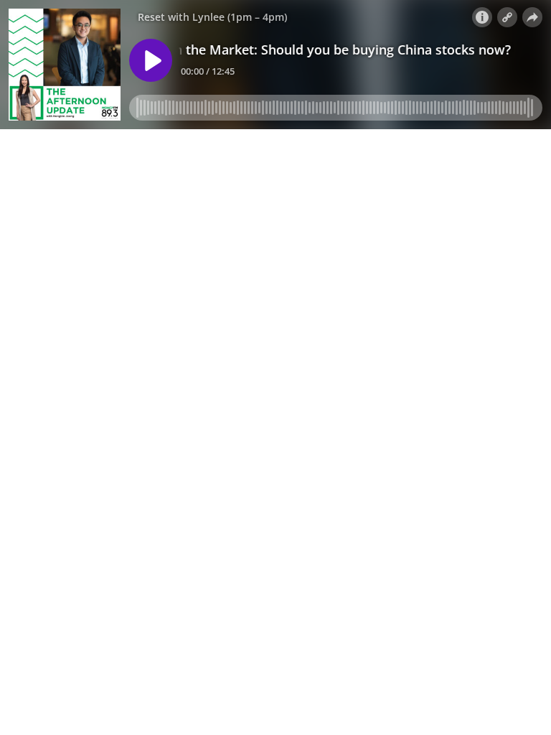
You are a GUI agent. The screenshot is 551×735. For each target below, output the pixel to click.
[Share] (532, 17)
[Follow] (507, 17)
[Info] (482, 17)
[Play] (150, 60)
